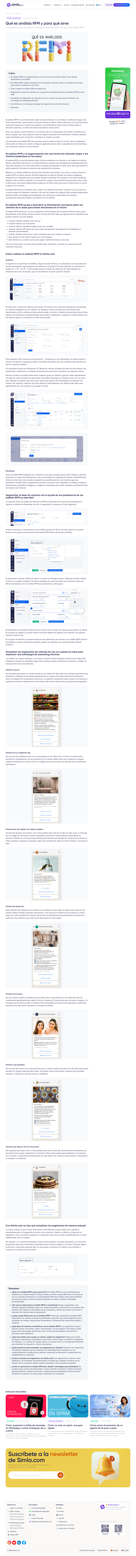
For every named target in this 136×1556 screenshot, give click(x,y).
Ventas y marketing (15, 13)
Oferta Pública (102, 1550)
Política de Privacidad (87, 1550)
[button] (48, 4)
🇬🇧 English (125, 1550)
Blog (7, 13)
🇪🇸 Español (114, 1550)
